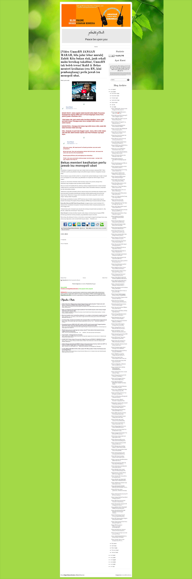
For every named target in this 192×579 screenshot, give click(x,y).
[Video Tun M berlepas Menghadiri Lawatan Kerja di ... (119, 397)
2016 (111, 557)
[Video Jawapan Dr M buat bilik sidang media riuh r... (118, 443)
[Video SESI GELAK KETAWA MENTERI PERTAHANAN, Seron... (119, 487)
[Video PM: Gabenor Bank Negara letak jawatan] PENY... (119, 519)
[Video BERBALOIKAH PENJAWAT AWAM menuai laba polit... (119, 508)
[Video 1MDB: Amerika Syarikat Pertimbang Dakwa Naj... (118, 413)
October (114, 98)
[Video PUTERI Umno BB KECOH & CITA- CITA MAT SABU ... (119, 146)
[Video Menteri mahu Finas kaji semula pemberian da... (118, 139)
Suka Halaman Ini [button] (69, 108)
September (114, 100)
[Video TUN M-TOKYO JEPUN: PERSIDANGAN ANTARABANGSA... (118, 368)
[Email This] (61, 234)
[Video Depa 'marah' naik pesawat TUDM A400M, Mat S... (119, 403)
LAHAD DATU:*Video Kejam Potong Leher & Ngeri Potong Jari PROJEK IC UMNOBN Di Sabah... (84, 339)
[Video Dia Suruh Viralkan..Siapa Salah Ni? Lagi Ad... (119, 214)
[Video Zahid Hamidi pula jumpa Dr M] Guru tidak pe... (119, 494)
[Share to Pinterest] (67, 234)
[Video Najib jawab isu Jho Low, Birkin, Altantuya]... (118, 190)
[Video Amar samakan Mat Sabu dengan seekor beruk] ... (119, 235)
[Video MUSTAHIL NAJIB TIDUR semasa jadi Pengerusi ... (118, 143)
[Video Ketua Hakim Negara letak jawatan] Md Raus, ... (119, 298)
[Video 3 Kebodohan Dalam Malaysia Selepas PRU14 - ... (118, 285)
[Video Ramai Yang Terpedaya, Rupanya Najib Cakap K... (118, 407)
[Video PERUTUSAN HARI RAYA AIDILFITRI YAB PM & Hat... (118, 281)
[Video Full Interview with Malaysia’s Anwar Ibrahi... (117, 200)
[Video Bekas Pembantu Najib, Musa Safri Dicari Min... (118, 225)
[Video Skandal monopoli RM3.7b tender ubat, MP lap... (119, 164)
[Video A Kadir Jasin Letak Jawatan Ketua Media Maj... (118, 420)
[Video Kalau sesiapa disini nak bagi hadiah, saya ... (118, 437)
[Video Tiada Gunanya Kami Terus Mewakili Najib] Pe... (119, 522)
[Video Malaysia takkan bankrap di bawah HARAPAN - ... (119, 351)
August (113, 102)
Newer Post (63, 277)
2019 (111, 89)
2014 (111, 562)
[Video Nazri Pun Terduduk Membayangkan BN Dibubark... (119, 301)
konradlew (83, 283)
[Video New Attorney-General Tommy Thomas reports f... (118, 530)
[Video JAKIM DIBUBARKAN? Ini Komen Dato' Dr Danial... (119, 537)
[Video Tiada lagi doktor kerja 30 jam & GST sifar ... (119, 291)
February (114, 550)
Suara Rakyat (69, 107)
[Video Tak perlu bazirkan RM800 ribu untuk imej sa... (119, 308)
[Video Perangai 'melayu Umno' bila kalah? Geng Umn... (118, 271)
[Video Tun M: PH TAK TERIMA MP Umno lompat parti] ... (119, 129)
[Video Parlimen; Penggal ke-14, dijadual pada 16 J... (118, 123)
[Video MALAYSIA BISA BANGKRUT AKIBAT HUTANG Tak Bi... (118, 383)
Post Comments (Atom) (74, 280)
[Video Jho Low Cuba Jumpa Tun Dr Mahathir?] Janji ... (118, 430)
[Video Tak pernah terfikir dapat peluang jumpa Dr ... (119, 245)
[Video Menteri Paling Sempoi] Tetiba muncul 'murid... (118, 132)
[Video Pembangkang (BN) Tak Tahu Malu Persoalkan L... (118, 463)
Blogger (94, 283)
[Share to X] (64, 234)
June (113, 107)
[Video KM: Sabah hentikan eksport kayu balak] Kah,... (118, 457)
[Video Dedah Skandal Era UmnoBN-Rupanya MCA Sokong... (117, 217)
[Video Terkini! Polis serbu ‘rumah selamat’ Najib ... (119, 372)
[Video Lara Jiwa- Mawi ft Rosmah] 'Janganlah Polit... (118, 400)
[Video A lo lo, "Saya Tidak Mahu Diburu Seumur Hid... (118, 187)
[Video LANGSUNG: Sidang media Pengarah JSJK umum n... (119, 109)
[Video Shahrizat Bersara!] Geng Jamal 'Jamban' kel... (119, 170)
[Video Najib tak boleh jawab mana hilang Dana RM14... (118, 180)
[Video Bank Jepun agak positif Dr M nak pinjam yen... (119, 261)
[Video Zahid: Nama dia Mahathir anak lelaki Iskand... (119, 467)
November (114, 95)
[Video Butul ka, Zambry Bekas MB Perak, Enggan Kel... (118, 473)
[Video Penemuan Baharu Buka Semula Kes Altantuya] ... (118, 228)
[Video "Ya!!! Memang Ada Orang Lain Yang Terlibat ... (119, 197)
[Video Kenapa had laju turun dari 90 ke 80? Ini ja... (119, 533)
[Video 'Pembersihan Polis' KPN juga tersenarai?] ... (118, 361)
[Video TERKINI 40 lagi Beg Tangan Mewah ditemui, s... (118, 354)
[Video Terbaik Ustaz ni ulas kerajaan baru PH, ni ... (117, 540)
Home (96, 46)
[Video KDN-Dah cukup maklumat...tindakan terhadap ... (119, 490)
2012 (111, 566)
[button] (105, 107)
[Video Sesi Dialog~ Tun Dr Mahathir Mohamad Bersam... (118, 331)
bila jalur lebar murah (96, 228)
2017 (111, 555)
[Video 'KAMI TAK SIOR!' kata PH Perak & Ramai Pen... (119, 119)
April (113, 545)
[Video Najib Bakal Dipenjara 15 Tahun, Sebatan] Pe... (118, 251)
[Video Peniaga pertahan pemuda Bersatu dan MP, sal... (119, 210)
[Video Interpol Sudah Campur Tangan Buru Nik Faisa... (118, 417)
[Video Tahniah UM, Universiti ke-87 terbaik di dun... (119, 477)
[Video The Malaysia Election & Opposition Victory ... (118, 248)
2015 (111, 559)
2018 (111, 91)
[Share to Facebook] (65, 234)
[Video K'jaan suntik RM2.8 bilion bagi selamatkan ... (119, 194)
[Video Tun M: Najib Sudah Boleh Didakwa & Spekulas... (119, 255)
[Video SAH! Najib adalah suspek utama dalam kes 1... (119, 207)
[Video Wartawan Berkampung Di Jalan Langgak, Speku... (119, 116)
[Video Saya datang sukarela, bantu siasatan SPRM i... (118, 126)
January (113, 552)
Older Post (104, 277)
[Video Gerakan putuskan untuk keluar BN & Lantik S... (119, 167)
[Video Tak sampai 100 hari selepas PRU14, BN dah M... (119, 288)
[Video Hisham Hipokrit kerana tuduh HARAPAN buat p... (118, 427)
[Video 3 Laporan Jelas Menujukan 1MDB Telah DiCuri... (119, 460)
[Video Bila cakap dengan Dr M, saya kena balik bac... (118, 258)
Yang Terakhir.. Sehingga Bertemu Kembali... (72, 335)
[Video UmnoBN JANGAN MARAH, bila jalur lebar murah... (119, 152)
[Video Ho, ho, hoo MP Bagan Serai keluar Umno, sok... (118, 149)
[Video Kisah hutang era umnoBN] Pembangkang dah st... (118, 160)
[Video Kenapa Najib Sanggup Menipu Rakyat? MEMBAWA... (118, 295)
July (112, 104)
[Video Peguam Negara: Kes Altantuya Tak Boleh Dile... (118, 221)
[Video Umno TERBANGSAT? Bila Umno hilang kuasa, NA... (119, 390)
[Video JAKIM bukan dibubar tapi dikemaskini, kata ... (119, 483)
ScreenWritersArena (126, 575)
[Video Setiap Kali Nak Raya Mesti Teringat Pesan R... (119, 498)
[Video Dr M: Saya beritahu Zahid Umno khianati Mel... (119, 450)
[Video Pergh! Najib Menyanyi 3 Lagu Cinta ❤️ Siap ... (118, 113)
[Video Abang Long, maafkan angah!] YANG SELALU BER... (118, 447)
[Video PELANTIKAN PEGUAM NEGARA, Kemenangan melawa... (118, 511)
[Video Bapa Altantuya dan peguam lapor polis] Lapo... (118, 231)
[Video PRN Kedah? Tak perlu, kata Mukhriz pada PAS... (118, 338)
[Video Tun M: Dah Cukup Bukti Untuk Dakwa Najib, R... (118, 241)
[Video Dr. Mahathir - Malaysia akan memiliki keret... (118, 364)
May (113, 543)
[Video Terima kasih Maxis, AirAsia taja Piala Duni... (119, 311)
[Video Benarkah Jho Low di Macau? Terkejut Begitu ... (117, 318)
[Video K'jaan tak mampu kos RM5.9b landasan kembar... (118, 341)
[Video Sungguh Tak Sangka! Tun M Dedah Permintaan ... (119, 433)
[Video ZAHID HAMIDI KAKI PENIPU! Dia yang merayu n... (118, 174)
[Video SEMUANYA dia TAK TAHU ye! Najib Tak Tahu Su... (119, 204)
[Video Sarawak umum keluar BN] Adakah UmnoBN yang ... (119, 335)
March (113, 548)
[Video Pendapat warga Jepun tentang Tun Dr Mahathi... (118, 348)
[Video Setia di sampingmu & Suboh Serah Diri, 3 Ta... (118, 423)
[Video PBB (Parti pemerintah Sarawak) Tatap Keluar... (118, 501)
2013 (111, 564)
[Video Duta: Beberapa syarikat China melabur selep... (118, 265)
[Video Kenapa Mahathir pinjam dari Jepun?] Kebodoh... (118, 315)
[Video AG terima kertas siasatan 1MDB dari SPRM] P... (119, 321)
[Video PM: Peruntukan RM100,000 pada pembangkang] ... (116, 526)
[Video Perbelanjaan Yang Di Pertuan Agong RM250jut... (118, 516)
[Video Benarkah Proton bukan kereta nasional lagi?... (118, 305)
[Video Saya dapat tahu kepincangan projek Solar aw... (119, 358)
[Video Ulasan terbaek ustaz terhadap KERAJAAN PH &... (118, 453)
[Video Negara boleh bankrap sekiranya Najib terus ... (118, 410)
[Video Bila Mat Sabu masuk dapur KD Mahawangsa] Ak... (118, 470)
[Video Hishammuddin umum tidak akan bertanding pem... (118, 440)
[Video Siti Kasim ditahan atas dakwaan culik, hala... (118, 156)
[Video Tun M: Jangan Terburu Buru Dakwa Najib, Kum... (118, 379)
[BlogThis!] (63, 234)
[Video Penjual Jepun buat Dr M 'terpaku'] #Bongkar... (118, 376)
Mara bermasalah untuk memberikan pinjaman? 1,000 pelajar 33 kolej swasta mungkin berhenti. (84, 315)
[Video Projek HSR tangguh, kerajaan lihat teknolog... (118, 324)
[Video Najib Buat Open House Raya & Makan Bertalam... (118, 268)
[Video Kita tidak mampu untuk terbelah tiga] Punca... (118, 184)
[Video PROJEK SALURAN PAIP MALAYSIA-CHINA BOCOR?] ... (119, 480)
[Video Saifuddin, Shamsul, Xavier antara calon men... (119, 344)
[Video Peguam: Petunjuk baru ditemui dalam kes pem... (118, 238)
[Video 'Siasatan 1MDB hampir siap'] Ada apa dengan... (118, 177)
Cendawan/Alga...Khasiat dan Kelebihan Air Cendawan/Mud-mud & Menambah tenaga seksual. (84, 320)
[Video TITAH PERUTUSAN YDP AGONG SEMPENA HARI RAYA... (119, 278)
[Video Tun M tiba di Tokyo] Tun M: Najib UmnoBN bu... (118, 393)
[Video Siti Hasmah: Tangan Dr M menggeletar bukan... (119, 504)
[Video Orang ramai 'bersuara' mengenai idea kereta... (118, 275)
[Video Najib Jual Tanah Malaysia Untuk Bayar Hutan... (119, 387)
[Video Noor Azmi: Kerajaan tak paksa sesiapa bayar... (118, 136)
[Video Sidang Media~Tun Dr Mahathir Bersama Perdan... (118, 328)
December (114, 93)
